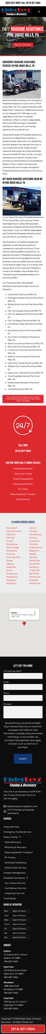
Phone (6, 693)
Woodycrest (12, 573)
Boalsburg (11, 580)
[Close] (35, 612)
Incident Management (23, 478)
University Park (13, 557)
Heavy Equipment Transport (23, 494)
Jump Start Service (15, 893)
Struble (9, 541)
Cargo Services (23, 499)
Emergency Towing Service (17, 831)
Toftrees (33, 531)
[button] (24, 623)
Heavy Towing (11, 836)
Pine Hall (10, 537)
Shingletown (12, 544)
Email (6, 682)
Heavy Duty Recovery (23, 484)
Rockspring (11, 550)
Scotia (9, 570)
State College (12, 547)
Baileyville (11, 567)
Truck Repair (10, 898)
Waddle (32, 554)
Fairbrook (10, 534)
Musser (9, 560)
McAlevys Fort (35, 547)
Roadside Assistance (23, 468)
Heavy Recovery (13, 842)
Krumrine (10, 554)
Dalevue (10, 563)
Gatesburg (11, 583)
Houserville (34, 541)
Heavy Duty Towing (23, 473)
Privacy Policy (15, 795)
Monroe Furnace (13, 531)
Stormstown (35, 583)
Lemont (33, 528)
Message (7, 704)
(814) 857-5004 (33, 3)
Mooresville (34, 563)
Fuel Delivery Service (15, 888)
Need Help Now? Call (16, 3)
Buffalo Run (34, 560)
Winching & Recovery (15, 847)
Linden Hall (34, 570)
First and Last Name (12, 671)
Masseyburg (12, 576)
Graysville (33, 580)
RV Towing (23, 489)
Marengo (33, 557)
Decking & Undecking (15, 862)
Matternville (34, 576)
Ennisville (33, 544)
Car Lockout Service (15, 883)
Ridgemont (34, 550)
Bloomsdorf (11, 528)
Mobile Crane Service (15, 867)
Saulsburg (34, 567)
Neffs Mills (34, 573)
